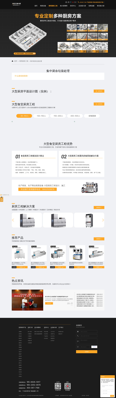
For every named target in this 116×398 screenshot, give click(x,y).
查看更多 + (99, 207)
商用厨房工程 (53, 6)
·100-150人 (41, 116)
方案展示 (30, 334)
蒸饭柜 (20, 336)
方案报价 (30, 338)
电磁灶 (20, 345)
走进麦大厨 (82, 6)
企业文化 (52, 336)
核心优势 (30, 331)
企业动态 (46, 338)
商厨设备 (43, 6)
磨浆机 (20, 358)
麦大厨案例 (63, 6)
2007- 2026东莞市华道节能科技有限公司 (32, 395)
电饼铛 (20, 356)
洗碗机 (20, 331)
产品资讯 (46, 336)
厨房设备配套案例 (38, 334)
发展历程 (52, 338)
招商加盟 (91, 6)
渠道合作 (60, 334)
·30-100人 (24, 116)
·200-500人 (75, 116)
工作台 (20, 374)
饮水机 (20, 372)
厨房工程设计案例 (38, 331)
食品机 (20, 367)
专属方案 (30, 340)
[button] (13, 220)
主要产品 (52, 334)
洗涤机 (20, 376)
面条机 (20, 342)
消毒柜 (20, 369)
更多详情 (49, 303)
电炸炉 (20, 351)
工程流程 (30, 342)
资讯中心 (73, 6)
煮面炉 (20, 354)
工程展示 (30, 336)
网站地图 (70, 395)
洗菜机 (20, 334)
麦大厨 (87, 395)
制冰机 (20, 338)
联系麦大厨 (100, 6)
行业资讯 (46, 334)
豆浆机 (20, 360)
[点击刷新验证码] (94, 347)
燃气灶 (20, 363)
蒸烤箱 (20, 347)
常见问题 (46, 331)
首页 (36, 6)
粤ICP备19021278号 (64, 395)
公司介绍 (52, 331)
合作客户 (52, 340)
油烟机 (20, 365)
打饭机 (20, 349)
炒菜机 (20, 340)
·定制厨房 (92, 116)
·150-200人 (58, 116)
